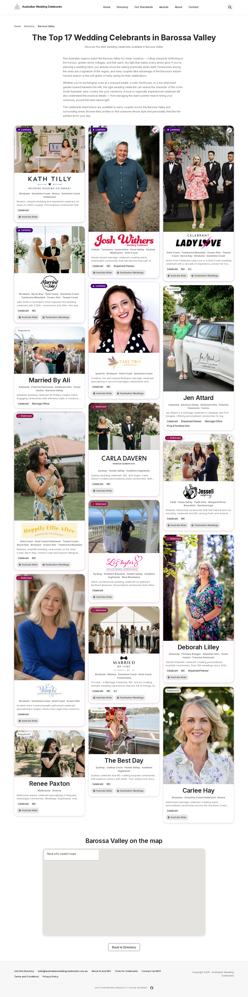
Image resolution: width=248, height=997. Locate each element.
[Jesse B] (198, 482)
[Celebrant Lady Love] (198, 203)
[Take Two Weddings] (124, 340)
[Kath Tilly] (49, 174)
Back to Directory (124, 947)
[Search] (230, 7)
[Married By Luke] (124, 654)
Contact (194, 7)
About (178, 7)
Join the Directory (24, 971)
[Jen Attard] (198, 357)
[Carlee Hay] (198, 755)
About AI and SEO (101, 971)
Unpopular (111, 988)
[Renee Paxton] (49, 773)
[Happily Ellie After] (49, 491)
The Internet (140, 988)
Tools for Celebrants (126, 971)
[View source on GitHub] (151, 987)
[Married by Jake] (49, 274)
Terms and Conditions (26, 976)
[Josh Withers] (124, 202)
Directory (122, 7)
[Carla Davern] (124, 449)
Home (106, 7)
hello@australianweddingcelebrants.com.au (63, 971)
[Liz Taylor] (124, 551)
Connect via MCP (151, 971)
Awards (163, 7)
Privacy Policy (50, 976)
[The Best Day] (124, 751)
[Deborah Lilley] (198, 609)
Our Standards (144, 7)
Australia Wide (29, 216)
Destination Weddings (132, 272)
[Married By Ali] (49, 367)
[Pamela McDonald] (49, 650)
